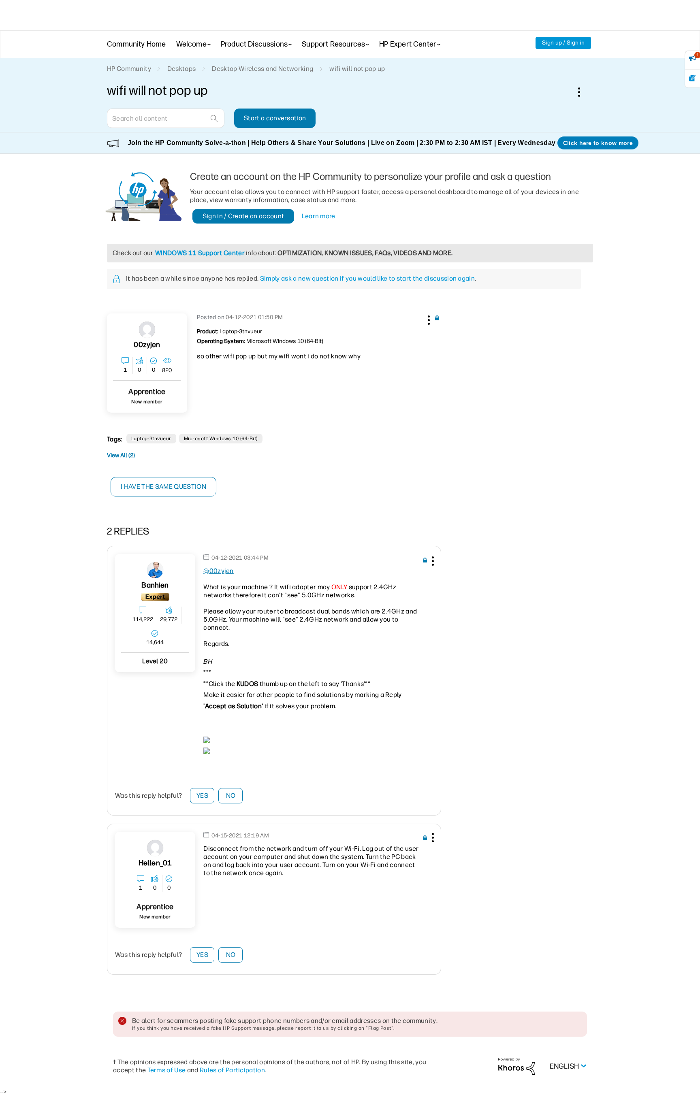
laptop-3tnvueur (151, 438)
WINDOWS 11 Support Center (200, 253)
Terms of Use (166, 1070)
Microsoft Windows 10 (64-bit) (221, 438)
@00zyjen (218, 571)
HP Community (129, 68)
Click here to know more (598, 143)
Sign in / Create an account (243, 216)
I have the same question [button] (163, 486)
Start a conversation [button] (275, 118)
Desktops (181, 68)
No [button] (231, 795)
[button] (427, 318)
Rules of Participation (232, 1070)
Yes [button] (202, 795)
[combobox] (165, 118)
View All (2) (121, 455)
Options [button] (583, 92)
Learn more (318, 216)
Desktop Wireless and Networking (262, 68)
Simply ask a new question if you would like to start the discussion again (367, 278)
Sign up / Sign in (563, 42)
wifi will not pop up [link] (357, 68)
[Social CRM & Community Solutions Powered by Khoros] (516, 1065)
